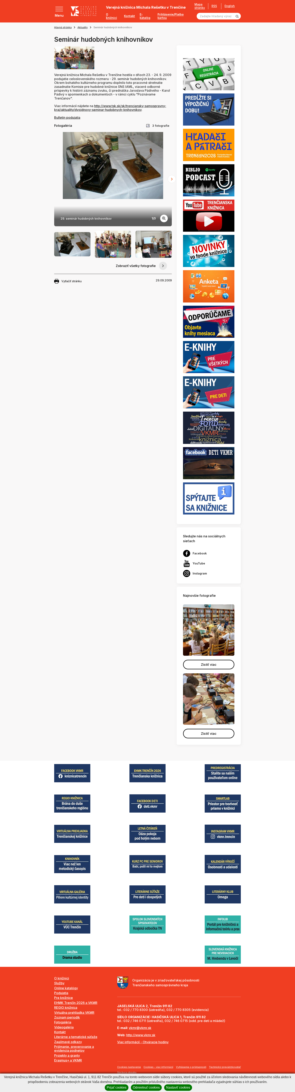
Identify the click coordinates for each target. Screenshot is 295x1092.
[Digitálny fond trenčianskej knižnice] (208, 427)
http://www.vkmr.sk (140, 1035)
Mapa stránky (199, 6)
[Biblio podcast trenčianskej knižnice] (208, 180)
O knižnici (111, 16)
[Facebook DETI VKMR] (208, 463)
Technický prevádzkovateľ (225, 1067)
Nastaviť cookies (178, 1087)
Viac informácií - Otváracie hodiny (143, 1042)
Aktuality (82, 27)
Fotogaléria (62, 1022)
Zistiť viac (209, 665)
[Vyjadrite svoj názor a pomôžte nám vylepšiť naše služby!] (208, 286)
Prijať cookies (116, 1087)
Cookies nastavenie (129, 1067)
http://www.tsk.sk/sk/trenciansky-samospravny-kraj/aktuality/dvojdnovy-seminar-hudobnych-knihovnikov (110, 108)
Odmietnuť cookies (146, 1087)
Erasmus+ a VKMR (68, 1060)
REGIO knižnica (65, 1008)
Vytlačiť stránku (71, 281)
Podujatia (61, 993)
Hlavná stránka (63, 27)
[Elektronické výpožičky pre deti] (208, 392)
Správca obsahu (126, 1072)
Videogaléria (64, 1027)
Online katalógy (66, 988)
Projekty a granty (67, 1055)
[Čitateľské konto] (208, 109)
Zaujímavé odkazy (68, 1042)
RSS (214, 6)
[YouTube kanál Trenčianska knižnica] (208, 215)
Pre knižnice (63, 998)
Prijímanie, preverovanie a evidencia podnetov (74, 1048)
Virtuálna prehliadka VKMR (74, 1013)
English (230, 6)
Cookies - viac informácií (158, 1067)
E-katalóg (145, 16)
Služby (59, 983)
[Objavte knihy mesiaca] (208, 321)
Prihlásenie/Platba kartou (171, 16)
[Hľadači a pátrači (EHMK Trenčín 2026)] (208, 145)
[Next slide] (172, 179)
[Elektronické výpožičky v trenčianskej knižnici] (208, 357)
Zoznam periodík (67, 1017)
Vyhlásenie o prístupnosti (191, 1067)
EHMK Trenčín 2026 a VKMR (75, 1003)
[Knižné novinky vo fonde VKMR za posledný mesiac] (208, 251)
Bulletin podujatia (67, 118)
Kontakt (129, 16)
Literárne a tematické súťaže (75, 1037)
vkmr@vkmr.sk (140, 1028)
